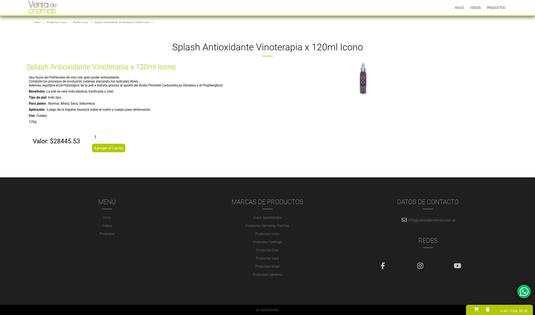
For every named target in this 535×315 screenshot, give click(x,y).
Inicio (459, 8)
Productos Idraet (267, 266)
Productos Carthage (267, 242)
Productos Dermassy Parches (267, 226)
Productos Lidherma (267, 275)
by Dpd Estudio (267, 310)
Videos (475, 8)
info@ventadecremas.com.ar (432, 220)
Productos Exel (267, 250)
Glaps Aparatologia (267, 218)
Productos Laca (267, 258)
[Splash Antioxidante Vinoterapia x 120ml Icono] (388, 78)
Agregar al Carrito (108, 148)
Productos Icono (267, 234)
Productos (496, 8)
